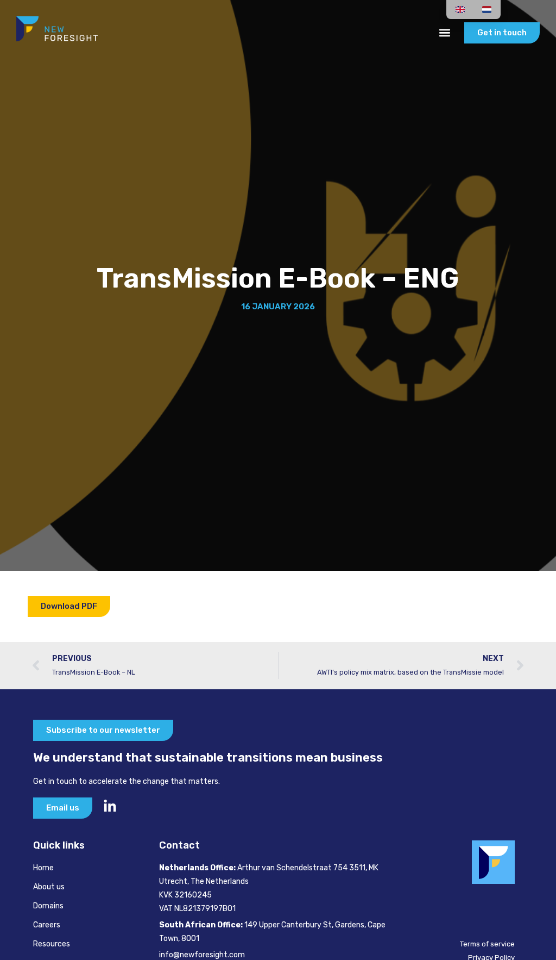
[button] (444, 33)
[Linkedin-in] (110, 806)
